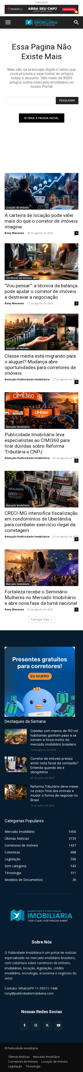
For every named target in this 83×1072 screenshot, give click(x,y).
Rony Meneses (14, 233)
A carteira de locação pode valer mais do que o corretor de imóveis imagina (41, 221)
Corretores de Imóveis (19, 278)
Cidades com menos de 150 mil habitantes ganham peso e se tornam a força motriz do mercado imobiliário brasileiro (54, 737)
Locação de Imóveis (17, 207)
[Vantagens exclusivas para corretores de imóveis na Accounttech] (41, 9)
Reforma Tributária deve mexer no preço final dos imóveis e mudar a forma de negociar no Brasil (54, 793)
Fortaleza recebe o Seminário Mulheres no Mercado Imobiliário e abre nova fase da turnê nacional (41, 597)
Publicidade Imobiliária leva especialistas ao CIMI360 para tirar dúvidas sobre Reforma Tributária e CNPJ (37, 443)
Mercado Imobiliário (18, 426)
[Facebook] (24, 1025)
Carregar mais (40, 619)
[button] (7, 22)
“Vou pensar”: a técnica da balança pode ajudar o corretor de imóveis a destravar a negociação (41, 291)
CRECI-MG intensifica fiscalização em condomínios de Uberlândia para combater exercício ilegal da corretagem (41, 521)
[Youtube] (58, 1025)
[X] (47, 1025)
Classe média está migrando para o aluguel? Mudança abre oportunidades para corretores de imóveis (40, 364)
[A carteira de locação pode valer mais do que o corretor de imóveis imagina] (41, 191)
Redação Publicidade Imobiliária (27, 379)
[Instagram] (35, 1025)
